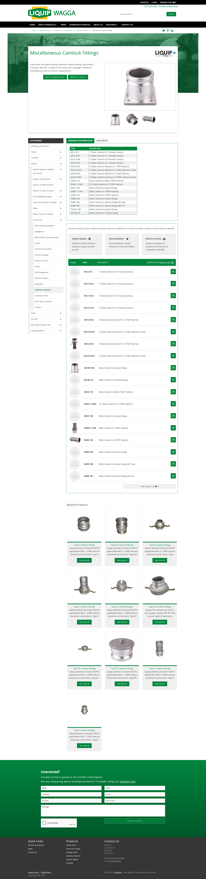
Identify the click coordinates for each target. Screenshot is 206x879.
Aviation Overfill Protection (43, 185)
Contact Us (127, 24)
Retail (33, 313)
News (63, 24)
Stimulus (118, 872)
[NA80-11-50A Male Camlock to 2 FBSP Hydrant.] (75, 427)
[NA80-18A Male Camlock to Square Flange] (75, 452)
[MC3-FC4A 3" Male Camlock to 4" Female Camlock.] (75, 295)
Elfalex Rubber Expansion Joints (47, 237)
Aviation (57, 30)
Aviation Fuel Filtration (41, 179)
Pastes (37, 266)
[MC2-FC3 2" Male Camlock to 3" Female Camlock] (75, 271)
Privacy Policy (33, 872)
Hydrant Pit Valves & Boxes (43, 191)
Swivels (37, 243)
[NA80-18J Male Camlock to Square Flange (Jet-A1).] (75, 476)
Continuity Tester (41, 296)
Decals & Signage (41, 255)
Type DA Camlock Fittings (159, 606)
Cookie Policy (46, 872)
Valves (35, 208)
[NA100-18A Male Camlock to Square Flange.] (75, 367)
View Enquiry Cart (150, 486)
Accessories (68, 30)
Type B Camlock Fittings (160, 545)
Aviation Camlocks (82, 30)
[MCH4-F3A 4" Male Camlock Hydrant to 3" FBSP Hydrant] (75, 343)
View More (83, 560)
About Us (98, 24)
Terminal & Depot (73, 849)
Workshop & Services (80, 24)
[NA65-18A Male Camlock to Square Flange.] (75, 415)
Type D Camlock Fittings (122, 606)
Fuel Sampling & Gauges (42, 196)
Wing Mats (39, 284)
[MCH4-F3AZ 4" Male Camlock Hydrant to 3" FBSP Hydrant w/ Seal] (75, 355)
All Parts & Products (36, 845)
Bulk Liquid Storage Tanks (41, 325)
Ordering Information (80, 140)
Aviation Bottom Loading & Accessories (43, 171)
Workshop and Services (40, 146)
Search (171, 14)
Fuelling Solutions (37, 330)
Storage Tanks (71, 852)
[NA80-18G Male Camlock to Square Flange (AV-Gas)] (75, 464)
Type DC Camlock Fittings (84, 668)
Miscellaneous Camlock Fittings (102, 30)
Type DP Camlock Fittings (122, 668)
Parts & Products (47, 24)
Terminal (34, 158)
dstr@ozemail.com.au (168, 6)
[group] (140, 87)
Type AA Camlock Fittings (122, 545)
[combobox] (142, 14)
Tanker (33, 152)
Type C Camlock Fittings (84, 606)
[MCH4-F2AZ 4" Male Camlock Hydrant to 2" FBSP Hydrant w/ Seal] (75, 331)
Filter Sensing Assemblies (44, 226)
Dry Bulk (34, 319)
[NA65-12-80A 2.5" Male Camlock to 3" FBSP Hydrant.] (75, 403)
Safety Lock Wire (41, 261)
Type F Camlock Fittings (84, 730)
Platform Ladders (41, 278)
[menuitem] (36, 30)
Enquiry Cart (166, 2)
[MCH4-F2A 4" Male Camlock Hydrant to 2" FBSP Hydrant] (75, 319)
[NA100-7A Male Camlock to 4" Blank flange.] (75, 379)
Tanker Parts (71, 845)
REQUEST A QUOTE (78, 77)
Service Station (72, 859)
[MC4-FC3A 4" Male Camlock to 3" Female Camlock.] (75, 307)
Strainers (38, 307)
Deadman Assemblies (43, 249)
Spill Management (42, 272)
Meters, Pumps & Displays (43, 214)
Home (32, 24)
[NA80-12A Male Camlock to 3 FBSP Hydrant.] (75, 439)
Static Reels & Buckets (43, 301)
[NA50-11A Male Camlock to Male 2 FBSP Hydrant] (75, 391)
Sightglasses (39, 231)
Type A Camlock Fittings (84, 545)
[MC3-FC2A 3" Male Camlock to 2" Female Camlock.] (75, 283)
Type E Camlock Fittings (159, 668)
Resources (111, 24)
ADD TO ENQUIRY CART (55, 77)
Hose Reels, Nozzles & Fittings (45, 202)
